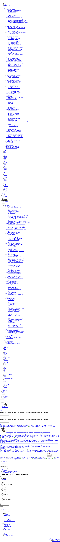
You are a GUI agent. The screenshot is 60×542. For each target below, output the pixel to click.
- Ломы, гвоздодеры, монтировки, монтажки (15, 319)
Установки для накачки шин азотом (13, 35)
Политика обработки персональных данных (7, 518)
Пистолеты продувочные (12, 106)
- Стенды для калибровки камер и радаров (14, 289)
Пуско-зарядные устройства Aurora (13, 77)
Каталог (3, 423)
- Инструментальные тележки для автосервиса (15, 332)
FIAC (5, 167)
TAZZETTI (6, 183)
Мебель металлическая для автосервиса (12, 93)
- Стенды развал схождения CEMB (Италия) (15, 238)
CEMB (5, 159)
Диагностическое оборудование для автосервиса (14, 61)
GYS (5, 170)
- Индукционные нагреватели (12, 279)
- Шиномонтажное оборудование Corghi (14, 337)
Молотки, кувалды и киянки (12, 120)
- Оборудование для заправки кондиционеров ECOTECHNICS (18, 215)
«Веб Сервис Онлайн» (56, 541)
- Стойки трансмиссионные (12, 247)
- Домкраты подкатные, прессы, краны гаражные (16, 331)
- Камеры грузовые (11, 284)
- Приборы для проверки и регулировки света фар (16, 260)
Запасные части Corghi (9, 139)
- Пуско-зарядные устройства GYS (13, 274)
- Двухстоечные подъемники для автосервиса (15, 207)
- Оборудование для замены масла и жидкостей (15, 244)
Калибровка (6, 533)
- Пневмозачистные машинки (12, 302)
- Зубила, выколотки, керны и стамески (14, 313)
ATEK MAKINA (6, 350)
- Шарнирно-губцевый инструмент (13, 311)
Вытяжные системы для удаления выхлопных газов (14, 78)
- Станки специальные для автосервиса (14, 270)
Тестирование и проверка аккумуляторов (14, 66)
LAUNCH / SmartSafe (7, 372)
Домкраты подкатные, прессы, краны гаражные (15, 134)
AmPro (5, 151)
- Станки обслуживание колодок (13, 269)
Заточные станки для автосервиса (13, 69)
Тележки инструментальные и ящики (14, 118)
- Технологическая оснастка (12, 287)
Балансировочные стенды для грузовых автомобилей (16, 30)
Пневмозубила (10, 108)
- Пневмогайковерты (11, 299)
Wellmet (5, 188)
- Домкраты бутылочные (12, 249)
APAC (5, 152)
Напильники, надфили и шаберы (13, 123)
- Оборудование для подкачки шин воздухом (15, 230)
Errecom (5, 361)
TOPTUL (5, 383)
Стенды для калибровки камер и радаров (14, 92)
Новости (3, 194)
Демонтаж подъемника (9, 144)
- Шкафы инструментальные (12, 292)
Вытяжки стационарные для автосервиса (14, 79)
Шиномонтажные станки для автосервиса (12, 26)
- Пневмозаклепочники (11, 304)
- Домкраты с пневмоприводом (13, 250)
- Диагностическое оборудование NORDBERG (15, 263)
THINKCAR (6, 186)
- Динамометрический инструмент (13, 309)
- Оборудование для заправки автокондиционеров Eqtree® (17, 217)
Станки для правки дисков (10, 55)
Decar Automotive (7, 160)
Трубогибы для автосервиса (12, 74)
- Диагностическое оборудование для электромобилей (16, 258)
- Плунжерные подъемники (12, 212)
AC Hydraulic (6, 150)
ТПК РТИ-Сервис (7, 388)
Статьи (3, 195)
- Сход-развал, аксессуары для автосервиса (15, 242)
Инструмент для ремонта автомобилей (10, 296)
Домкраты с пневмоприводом (12, 53)
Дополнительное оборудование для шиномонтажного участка (16, 32)
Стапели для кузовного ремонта (13, 89)
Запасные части (6, 334)
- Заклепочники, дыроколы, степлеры (14, 310)
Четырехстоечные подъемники (13, 11)
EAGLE (5, 162)
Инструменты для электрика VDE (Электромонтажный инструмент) (19, 121)
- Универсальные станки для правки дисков (15, 253)
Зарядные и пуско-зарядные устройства (14, 76)
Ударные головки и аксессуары (13, 126)
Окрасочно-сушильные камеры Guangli (14, 88)
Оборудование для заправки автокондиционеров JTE (16, 21)
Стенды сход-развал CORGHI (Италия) (14, 38)
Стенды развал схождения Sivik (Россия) (14, 44)
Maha (5, 178)
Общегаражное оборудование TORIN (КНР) (15, 49)
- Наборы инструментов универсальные (14, 312)
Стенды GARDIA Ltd (11, 37)
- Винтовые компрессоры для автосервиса (14, 256)
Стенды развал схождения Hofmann (13, 42)
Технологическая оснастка (12, 90)
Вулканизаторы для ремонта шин (13, 33)
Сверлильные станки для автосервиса (14, 72)
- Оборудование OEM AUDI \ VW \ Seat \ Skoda (15, 294)
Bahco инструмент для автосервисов (12, 133)
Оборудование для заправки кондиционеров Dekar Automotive (18, 22)
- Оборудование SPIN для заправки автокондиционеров (17, 214)
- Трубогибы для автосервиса (12, 271)
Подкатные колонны (11, 16)
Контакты (3, 398)
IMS (4, 172)
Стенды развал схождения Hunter (13, 43)
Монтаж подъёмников (9, 145)
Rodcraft (5, 180)
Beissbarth (5, 156)
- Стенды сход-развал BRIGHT (13, 237)
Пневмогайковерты (11, 102)
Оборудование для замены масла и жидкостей (15, 47)
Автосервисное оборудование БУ (11, 99)
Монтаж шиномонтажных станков (11, 148)
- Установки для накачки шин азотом (14, 232)
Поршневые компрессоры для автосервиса (14, 60)
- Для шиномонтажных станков (13, 339)
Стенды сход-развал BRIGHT (12, 40)
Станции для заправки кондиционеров (7, 526)
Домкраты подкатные (11, 48)
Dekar (5, 161)
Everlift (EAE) (6, 165)
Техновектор (6, 191)
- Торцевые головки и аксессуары (13, 307)
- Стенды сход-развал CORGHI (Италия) (14, 235)
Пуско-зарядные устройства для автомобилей (13, 75)
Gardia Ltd (5, 168)
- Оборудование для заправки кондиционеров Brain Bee (17, 220)
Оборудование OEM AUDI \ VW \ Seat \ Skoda (15, 97)
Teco (5, 184)
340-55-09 (3, 416)
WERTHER (6, 189)
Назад (3, 203)
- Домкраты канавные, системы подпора (14, 211)
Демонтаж (5, 532)
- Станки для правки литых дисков (13, 252)
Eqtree (5, 164)
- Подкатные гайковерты (12, 231)
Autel (5, 351)
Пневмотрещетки (10, 103)
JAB (4, 173)
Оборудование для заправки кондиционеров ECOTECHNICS (18, 18)
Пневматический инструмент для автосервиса (15, 136)
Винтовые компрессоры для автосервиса (14, 59)
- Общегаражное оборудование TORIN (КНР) (15, 246)
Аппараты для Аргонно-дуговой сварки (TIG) (15, 81)
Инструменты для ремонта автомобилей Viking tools (14, 137)
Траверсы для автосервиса (12, 13)
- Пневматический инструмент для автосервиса (15, 333)
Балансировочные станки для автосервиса (13, 225)
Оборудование (6, 8)
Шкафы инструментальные (12, 95)
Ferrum (5, 166)
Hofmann (5, 367)
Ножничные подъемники (12, 12)
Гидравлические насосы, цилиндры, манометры (15, 54)
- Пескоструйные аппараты (12, 267)
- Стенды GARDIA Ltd (11, 234)
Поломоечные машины (11, 85)
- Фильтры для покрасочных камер (13, 288)
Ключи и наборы (10, 119)
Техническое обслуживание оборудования (13, 146)
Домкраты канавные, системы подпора (14, 14)
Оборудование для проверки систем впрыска (15, 65)
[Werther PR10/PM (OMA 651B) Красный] (7, 476)
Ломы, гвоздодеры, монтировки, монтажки (15, 122)
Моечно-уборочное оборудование (11, 84)
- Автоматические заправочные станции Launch (15, 216)
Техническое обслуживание (8, 535)
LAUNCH (5, 175)
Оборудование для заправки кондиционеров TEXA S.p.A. (17, 23)
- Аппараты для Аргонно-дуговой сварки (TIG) (15, 278)
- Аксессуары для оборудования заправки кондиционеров (17, 221)
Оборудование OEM (9, 96)
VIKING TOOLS (7, 187)
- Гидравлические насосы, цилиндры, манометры (16, 251)
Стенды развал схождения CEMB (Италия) (15, 41)
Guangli (5, 169)
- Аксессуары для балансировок (13, 228)
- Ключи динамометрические (12, 325)
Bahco (5, 155)
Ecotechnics (6, 163)
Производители (4, 346)
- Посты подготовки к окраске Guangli (14, 285)
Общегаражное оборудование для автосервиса (13, 46)
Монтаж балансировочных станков (11, 345)
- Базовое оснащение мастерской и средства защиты (16, 308)
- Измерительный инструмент (12, 314)
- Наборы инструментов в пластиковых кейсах (15, 327)
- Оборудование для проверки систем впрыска (15, 262)
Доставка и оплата (7, 5)
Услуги (5, 340)
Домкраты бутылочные (11, 52)
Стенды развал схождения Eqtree (13, 39)
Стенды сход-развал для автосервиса (12, 36)
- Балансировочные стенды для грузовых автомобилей (16, 227)
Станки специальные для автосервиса (12, 67)
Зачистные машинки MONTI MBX (13, 104)
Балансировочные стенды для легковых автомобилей (16, 29)
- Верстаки (9, 290)
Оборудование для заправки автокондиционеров (14, 17)
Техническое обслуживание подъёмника (12, 147)
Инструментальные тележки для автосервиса (15, 135)
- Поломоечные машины (12, 282)
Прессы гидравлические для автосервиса (14, 50)
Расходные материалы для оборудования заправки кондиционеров (18, 25)
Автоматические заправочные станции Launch (15, 19)
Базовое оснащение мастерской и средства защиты (16, 111)
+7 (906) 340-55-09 (5, 202)
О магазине (6, 514)
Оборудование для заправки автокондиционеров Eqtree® (17, 20)
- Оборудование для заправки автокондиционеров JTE (16, 218)
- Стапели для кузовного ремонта (13, 286)
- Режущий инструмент (11, 322)
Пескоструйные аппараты (12, 70)
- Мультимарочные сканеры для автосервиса (15, 259)
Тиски (7, 100)
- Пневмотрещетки (11, 300)
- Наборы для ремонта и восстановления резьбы (15, 318)
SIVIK (5, 377)
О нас (5, 4)
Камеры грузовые (11, 87)
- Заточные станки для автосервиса (13, 266)
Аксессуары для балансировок (13, 31)
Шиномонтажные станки (8, 528)
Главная (3, 469)
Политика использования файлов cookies (53, 539)
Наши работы (4, 196)
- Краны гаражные (11, 248)
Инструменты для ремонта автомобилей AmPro (13, 127)
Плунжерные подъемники (12, 15)
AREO (5, 153)
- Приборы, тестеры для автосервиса (14, 261)
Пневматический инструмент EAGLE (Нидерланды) (14, 329)
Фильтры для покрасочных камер (13, 91)
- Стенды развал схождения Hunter (13, 240)
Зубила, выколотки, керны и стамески (14, 116)
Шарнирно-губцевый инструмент (13, 114)
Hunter (5, 171)
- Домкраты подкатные (11, 245)
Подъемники (6, 527)
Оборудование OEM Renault (12, 98)
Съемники (9, 124)
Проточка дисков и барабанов (12, 71)
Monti (5, 179)
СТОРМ (5, 190)
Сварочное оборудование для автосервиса (12, 80)
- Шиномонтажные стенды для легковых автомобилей (16, 224)
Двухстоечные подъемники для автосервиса (15, 10)
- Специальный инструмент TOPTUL (14, 323)
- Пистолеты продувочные (12, 303)
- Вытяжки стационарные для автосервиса (14, 276)
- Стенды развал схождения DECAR (13, 241)
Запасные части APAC (9, 138)
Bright (5, 158)
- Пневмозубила (10, 305)
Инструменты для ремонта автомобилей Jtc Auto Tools (14, 131)
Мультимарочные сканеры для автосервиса (15, 62)
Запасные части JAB (9, 141)
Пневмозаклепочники (11, 107)
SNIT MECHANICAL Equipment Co (10, 378)
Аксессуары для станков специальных (14, 68)
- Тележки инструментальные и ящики (14, 315)
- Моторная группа (11, 328)
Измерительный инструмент (12, 117)
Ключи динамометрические (12, 128)
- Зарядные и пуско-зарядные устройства (14, 273)
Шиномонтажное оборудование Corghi (14, 140)
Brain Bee (5, 157)
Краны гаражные (10, 51)
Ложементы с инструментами (12, 129)
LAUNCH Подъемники (8, 177)
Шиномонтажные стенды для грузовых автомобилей (16, 28)
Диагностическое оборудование (7, 525)
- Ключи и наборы (11, 316)
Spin (4, 182)
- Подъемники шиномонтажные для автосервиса (15, 209)
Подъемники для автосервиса (10, 9)
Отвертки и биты (10, 115)
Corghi (5, 356)
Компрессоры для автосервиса (11, 57)
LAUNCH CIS (6, 176)
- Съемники (10, 321)
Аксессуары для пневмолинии (13, 58)
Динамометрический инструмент (13, 112)
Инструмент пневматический (10, 101)
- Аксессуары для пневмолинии (13, 255)
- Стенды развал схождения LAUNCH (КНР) (15, 236)
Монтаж (5, 534)
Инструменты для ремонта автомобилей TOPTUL (14, 109)
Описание (3, 509)
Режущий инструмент (11, 125)
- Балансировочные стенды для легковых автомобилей (16, 226)
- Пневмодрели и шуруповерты (13, 301)
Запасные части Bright (9, 142)
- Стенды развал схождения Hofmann (14, 239)
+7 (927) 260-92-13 (5, 201)
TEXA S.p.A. (6, 185)
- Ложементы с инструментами (13, 326)
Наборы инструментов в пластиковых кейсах (15, 130)
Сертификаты (6, 6)
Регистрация (6, 2)
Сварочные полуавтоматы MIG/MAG (14, 82)
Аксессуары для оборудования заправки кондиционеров (17, 24)
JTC (4, 174)
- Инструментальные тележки (12, 291)
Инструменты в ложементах (12, 110)
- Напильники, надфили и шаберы (13, 320)
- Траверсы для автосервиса (12, 210)
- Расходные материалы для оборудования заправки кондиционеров (19, 222)
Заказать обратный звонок (6, 198)
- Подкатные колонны (11, 213)
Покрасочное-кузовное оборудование (12, 86)
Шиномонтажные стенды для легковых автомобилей (16, 27)
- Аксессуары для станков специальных (14, 265)
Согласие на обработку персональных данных (7, 520)
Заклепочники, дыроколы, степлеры (13, 113)
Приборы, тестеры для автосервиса (13, 64)
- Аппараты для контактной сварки (13, 280)
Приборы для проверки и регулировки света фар (15, 63)
